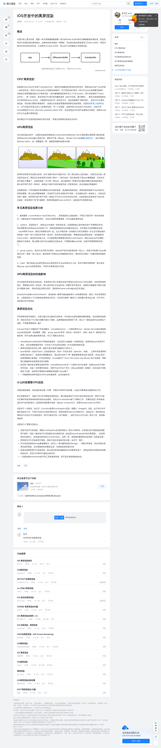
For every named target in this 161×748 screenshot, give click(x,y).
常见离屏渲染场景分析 (123, 57)
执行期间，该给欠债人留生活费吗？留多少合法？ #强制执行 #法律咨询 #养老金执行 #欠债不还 (43, 710)
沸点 (26, 3)
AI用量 (45, 3)
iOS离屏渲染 (22, 570)
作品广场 (53, 3)
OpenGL (102, 582)
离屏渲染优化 (119, 66)
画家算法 (89, 138)
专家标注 (63, 3)
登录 (154, 3)
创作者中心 (139, 3)
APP (38, 3)
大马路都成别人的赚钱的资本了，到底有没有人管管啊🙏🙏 (32, 708)
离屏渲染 (21, 671)
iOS (104, 564)
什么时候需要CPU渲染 (123, 70)
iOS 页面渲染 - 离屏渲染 (27, 625)
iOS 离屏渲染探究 (24, 561)
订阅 (102, 486)
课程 (32, 3)
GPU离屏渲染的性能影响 (124, 61)
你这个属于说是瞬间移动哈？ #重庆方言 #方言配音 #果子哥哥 (33, 718)
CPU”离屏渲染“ (120, 48)
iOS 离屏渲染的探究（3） (28, 616)
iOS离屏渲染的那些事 (26, 680)
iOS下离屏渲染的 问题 (26, 689)
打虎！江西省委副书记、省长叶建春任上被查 (77, 715)
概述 (116, 44)
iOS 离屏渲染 (22, 653)
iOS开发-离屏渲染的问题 (27, 607)
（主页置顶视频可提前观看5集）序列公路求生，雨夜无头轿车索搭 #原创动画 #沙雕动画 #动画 (43, 713)
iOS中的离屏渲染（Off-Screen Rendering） (36, 634)
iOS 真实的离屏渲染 (25, 597)
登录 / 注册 (59, 518)
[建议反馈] (155, 736)
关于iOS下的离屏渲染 (26, 579)
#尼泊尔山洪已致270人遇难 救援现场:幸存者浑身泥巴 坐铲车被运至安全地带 (37, 715)
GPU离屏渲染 (120, 52)
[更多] (155, 742)
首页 (20, 3)
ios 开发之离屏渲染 (25, 588)
